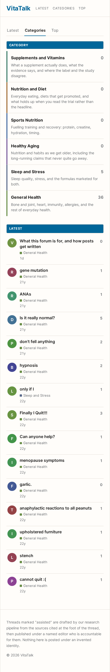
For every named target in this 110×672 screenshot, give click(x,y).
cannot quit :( (33, 579)
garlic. (26, 484)
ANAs (25, 294)
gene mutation (34, 270)
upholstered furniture (41, 531)
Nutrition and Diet (28, 88)
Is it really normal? (37, 317)
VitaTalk (18, 8)
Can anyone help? (37, 436)
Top (82, 8)
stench (26, 555)
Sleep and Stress (28, 171)
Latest (42, 8)
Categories (63, 8)
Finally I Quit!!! (33, 412)
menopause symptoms (42, 460)
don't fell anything (37, 341)
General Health (26, 197)
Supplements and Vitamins (38, 57)
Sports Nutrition (27, 120)
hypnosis (29, 365)
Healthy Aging (25, 145)
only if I (27, 389)
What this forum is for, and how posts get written (57, 243)
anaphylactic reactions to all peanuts (56, 508)
